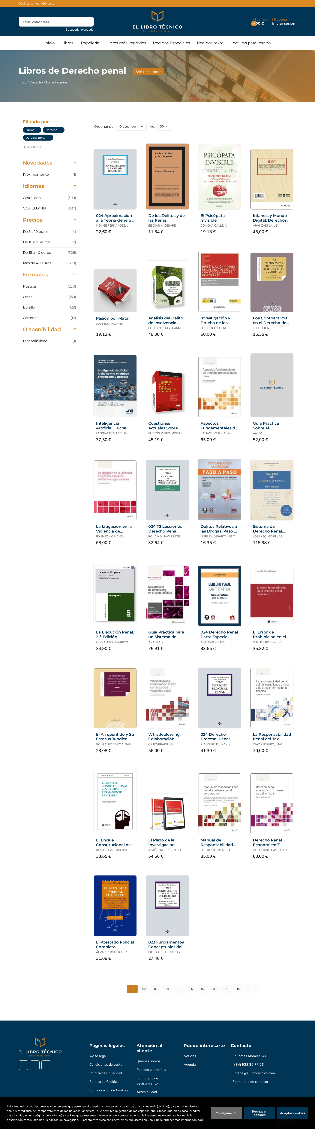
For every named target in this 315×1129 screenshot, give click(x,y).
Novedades (37, 163)
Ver (153, 127)
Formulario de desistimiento (147, 1081)
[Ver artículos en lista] (289, 127)
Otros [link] (49, 297)
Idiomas (33, 186)
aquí (200, 1120)
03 (156, 989)
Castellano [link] (49, 198)
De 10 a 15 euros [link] (49, 242)
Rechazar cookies (259, 1113)
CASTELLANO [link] (49, 208)
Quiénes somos (29, 3)
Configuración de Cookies (108, 1090)
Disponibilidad (42, 329)
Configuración (227, 1113)
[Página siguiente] (248, 989)
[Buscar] (87, 22)
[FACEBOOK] (23, 1065)
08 (214, 989)
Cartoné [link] (49, 318)
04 (167, 989)
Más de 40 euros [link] (49, 263)
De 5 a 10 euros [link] (49, 232)
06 (191, 989)
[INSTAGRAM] (35, 1065)
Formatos (35, 274)
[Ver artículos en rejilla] (283, 127)
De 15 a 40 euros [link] (49, 253)
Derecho (36, 82)
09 (226, 989)
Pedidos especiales (151, 1069)
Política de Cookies (103, 1081)
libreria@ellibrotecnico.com (253, 1073)
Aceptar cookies (292, 1113)
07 (203, 989)
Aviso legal (98, 1056)
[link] (38, 130)
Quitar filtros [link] (32, 147)
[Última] (256, 989)
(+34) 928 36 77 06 (248, 1064)
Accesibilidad (146, 1092)
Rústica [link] (49, 286)
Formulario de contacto (250, 1081)
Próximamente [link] (49, 174)
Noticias (190, 1056)
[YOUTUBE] (46, 1065)
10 (238, 989)
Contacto (48, 3)
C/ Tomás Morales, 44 (249, 1056)
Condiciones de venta (105, 1064)
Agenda (190, 1064)
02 (144, 989)
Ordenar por (104, 127)
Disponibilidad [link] (49, 341)
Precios (32, 220)
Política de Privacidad (105, 1073)
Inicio (23, 82)
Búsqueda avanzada (80, 29)
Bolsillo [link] (49, 307)
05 (179, 989)
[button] (260, 21)
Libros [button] (67, 43)
